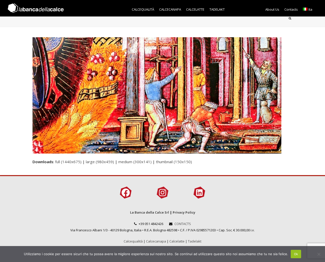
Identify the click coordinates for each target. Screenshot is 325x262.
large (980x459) (100, 161)
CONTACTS (182, 223)
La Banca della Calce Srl (149, 212)
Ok (296, 254)
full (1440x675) (68, 161)
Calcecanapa (156, 241)
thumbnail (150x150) (174, 161)
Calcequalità (133, 241)
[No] (318, 254)
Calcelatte (177, 241)
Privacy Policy (184, 212)
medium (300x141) (135, 161)
